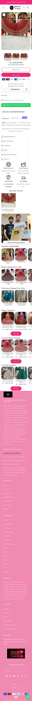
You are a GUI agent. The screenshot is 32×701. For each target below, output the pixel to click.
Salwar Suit (7, 540)
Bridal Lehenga (21, 261)
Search (5, 485)
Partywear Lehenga (9, 532)
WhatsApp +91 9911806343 (12, 453)
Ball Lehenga (7, 528)
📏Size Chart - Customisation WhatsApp (13, 111)
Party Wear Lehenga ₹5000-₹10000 (21, 304)
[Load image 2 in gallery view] (15, 56)
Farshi (5, 552)
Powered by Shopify (22, 700)
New (5, 568)
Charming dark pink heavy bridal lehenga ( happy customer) (21, 327)
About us (6, 509)
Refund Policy (7, 501)
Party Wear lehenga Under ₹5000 (8, 304)
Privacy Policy (8, 505)
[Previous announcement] (3, 2)
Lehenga (6, 520)
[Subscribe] (26, 669)
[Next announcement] (29, 2)
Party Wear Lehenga (9, 629)
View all (16, 333)
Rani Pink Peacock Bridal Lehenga (7, 354)
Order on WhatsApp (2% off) (17, 105)
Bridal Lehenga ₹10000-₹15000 (21, 283)
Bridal (5, 617)
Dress (5, 548)
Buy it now (16, 75)
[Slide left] (2, 57)
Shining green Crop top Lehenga (21, 382)
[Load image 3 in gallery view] (24, 56)
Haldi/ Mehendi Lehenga (10, 625)
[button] (4, 8)
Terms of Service (8, 493)
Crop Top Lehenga (9, 544)
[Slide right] (30, 57)
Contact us (6, 489)
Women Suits (7, 613)
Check (24, 117)
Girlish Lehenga (8, 621)
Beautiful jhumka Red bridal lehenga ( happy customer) (8, 327)
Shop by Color (8, 536)
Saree (5, 560)
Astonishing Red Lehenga (7, 209)
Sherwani (6, 564)
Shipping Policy (8, 497)
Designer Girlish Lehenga (8, 262)
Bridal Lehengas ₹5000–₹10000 (8, 283)
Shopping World (13, 700)
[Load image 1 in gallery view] (7, 56)
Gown (5, 556)
